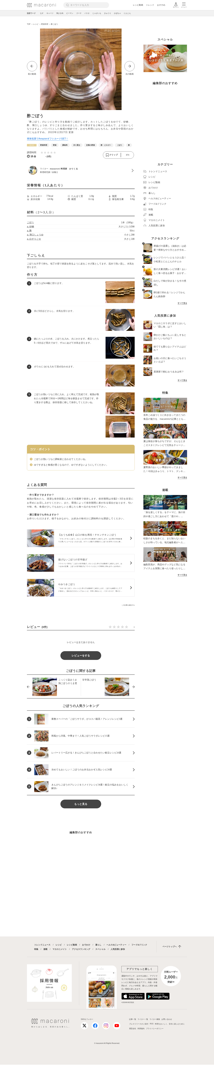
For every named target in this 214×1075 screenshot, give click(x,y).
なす (42, 13)
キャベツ (49, 13)
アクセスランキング (81, 949)
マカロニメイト (60, 949)
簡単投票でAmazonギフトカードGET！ (47, 138)
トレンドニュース (42, 945)
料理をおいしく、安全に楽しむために (170, 1024)
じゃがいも (96, 13)
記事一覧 (132, 1019)
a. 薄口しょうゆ (35, 234)
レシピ (59, 945)
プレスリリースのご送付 (138, 1024)
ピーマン (69, 13)
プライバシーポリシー (154, 1029)
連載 (45, 949)
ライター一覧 (143, 1019)
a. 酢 (29, 230)
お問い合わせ (166, 1019)
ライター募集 (155, 1019)
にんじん (127, 13)
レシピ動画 (138, 5)
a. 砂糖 (30, 226)
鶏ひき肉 (59, 13)
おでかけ (86, 945)
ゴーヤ (78, 13)
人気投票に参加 (118, 949)
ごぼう (30, 222)
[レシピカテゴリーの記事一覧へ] (32, 145)
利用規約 (141, 1029)
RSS (151, 1024)
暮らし (98, 945)
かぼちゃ (117, 13)
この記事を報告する (128, 605)
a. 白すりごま (34, 239)
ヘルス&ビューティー (116, 945)
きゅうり (107, 13)
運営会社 (132, 1029)
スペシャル (100, 949)
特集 (36, 949)
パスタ (87, 13)
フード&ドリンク (139, 945)
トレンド (150, 5)
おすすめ (161, 5)
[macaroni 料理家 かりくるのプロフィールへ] (81, 170)
